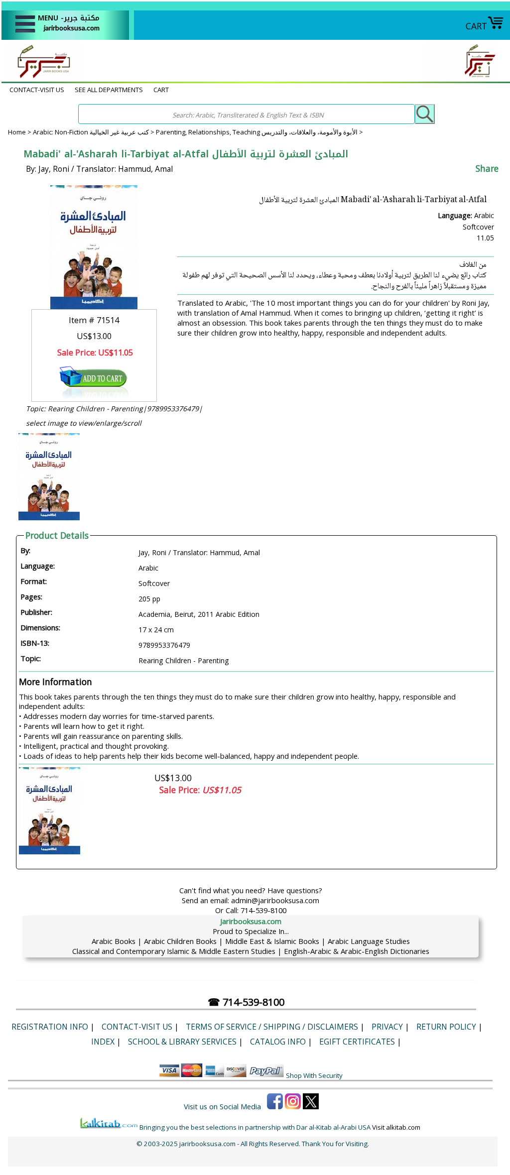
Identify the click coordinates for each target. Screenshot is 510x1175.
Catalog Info (278, 1041)
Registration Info (49, 1026)
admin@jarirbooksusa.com (275, 900)
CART (476, 26)
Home (17, 131)
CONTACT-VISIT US (36, 89)
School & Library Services (182, 1041)
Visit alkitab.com (396, 1127)
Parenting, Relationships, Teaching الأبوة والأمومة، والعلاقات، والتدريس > (259, 131)
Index (103, 1041)
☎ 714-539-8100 (246, 1002)
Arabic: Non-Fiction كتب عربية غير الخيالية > (94, 131)
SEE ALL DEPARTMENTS (109, 89)
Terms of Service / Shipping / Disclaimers (272, 1026)
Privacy (387, 1026)
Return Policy (446, 1026)
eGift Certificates (357, 1041)
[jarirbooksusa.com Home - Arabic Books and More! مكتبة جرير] (41, 77)
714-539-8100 (263, 910)
